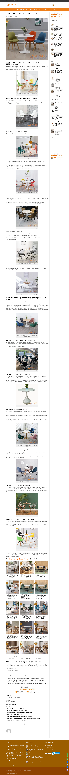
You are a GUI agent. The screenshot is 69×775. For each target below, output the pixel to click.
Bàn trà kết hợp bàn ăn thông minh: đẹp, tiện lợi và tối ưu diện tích (58, 55)
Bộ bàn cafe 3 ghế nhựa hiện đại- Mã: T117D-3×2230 (41, 596)
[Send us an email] (9, 760)
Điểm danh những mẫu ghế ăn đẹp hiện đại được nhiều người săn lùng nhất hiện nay (23, 718)
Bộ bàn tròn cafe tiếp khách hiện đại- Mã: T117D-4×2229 (12, 617)
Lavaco (16, 16)
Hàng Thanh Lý (47, 9)
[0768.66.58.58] (67, 756)
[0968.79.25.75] (67, 759)
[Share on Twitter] (27, 724)
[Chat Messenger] (67, 770)
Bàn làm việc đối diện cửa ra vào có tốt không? (58, 29)
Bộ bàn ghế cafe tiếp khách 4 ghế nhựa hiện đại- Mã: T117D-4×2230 (26, 596)
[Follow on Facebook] (7, 760)
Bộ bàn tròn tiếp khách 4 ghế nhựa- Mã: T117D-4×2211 (41, 617)
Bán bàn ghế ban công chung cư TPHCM (15, 714)
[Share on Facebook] (25, 724)
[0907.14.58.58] (67, 754)
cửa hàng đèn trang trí (12, 770)
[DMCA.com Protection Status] (48, 753)
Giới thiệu (7, 0)
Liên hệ (18, 0)
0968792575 (14, 703)
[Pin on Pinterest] (29, 724)
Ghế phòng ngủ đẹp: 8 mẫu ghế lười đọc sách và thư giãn (58, 34)
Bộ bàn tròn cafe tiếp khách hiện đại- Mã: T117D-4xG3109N (26, 657)
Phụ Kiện (35, 9)
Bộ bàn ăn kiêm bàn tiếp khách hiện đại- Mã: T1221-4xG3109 (41, 637)
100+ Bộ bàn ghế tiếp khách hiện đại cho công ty (17, 710)
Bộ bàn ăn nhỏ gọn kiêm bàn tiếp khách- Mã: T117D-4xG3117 (26, 576)
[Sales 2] (67, 765)
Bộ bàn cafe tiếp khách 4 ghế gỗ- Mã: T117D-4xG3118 (12, 576)
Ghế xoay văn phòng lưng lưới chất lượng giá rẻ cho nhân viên (19, 716)
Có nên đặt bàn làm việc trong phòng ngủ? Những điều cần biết (58, 45)
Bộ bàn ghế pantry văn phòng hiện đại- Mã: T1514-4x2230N (12, 596)
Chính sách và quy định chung (12, 763)
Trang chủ (16, 9)
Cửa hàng (22, 9)
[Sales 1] (67, 762)
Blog (40, 9)
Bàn (31, 9)
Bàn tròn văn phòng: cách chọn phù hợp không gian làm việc (58, 25)
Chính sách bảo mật (13, 0)
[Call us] (11, 760)
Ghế (27, 9)
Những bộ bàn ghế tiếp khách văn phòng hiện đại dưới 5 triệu (19, 712)
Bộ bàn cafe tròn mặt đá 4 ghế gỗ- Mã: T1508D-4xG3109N (12, 637)
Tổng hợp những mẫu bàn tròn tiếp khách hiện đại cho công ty (19, 708)
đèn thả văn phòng (27, 770)
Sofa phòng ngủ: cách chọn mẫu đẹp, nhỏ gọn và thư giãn (58, 50)
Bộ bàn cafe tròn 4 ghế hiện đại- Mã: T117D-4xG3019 (12, 657)
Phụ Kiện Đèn (20, 770)
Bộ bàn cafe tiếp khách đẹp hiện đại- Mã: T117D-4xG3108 (41, 657)
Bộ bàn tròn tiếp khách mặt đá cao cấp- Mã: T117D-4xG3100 (27, 617)
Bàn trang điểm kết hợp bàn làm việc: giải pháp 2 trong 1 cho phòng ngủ (58, 39)
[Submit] (53, 5)
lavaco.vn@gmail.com (13, 704)
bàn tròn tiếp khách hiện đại (18, 559)
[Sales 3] (67, 767)
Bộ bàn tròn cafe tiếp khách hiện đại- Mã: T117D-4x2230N (41, 576)
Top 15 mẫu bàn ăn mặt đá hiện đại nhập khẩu (16, 720)
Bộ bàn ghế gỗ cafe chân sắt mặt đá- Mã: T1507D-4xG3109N (26, 637)
